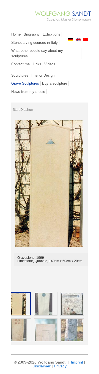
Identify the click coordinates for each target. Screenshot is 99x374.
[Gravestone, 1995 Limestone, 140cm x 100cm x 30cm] (45, 330)
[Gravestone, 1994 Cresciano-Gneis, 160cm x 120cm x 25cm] (72, 304)
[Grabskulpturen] (70, 40)
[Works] (60, 21)
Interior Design (42, 75)
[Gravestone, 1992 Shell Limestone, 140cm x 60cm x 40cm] (72, 330)
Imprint (77, 362)
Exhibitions (51, 34)
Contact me (20, 64)
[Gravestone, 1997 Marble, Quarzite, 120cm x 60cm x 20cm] (45, 304)
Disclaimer (41, 366)
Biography (32, 34)
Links (37, 64)
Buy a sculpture (54, 83)
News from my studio (28, 92)
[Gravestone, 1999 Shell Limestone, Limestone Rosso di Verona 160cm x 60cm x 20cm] (19, 330)
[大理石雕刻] (85, 40)
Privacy (60, 366)
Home (16, 34)
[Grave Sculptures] (78, 40)
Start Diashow (23, 110)
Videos (49, 64)
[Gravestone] (19, 304)
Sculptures (19, 75)
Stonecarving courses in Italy (34, 43)
